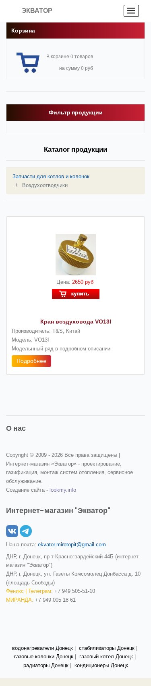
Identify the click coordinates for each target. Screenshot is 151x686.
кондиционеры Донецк (101, 665)
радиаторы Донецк (45, 665)
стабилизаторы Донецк (106, 648)
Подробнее (31, 361)
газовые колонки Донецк (43, 656)
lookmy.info (63, 490)
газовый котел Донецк (106, 656)
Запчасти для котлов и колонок (50, 176)
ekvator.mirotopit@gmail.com (72, 544)
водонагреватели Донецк (42, 648)
